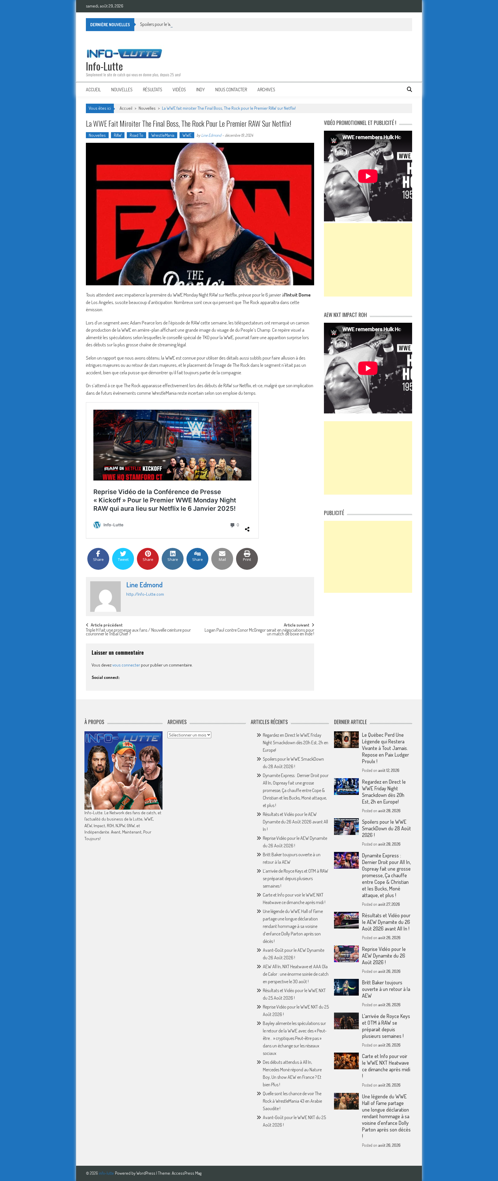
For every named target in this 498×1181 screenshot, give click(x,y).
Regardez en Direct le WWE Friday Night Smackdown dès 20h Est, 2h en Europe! (295, 742)
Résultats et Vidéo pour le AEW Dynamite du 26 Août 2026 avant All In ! (295, 821)
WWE (186, 135)
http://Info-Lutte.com (145, 594)
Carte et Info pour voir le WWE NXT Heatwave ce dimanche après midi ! (386, 1066)
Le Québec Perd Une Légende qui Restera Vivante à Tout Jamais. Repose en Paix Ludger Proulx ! (385, 748)
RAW (118, 135)
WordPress (146, 1173)
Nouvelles (122, 89)
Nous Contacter (231, 89)
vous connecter (126, 665)
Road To (136, 135)
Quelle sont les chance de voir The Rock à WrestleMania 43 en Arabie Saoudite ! (292, 1101)
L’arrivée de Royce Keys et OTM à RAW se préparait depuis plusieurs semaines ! (295, 878)
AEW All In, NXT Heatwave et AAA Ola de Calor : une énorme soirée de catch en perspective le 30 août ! (296, 974)
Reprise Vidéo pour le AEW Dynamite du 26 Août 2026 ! (384, 955)
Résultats (152, 89)
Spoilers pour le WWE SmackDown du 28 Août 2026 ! (187, 24)
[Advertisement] (368, 260)
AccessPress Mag (186, 1173)
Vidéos (179, 89)
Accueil (93, 89)
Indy (200, 89)
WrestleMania (162, 135)
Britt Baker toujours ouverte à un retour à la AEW (386, 989)
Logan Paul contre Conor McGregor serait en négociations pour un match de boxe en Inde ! (259, 632)
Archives (266, 89)
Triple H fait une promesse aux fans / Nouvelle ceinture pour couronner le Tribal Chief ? (138, 632)
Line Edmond (211, 135)
